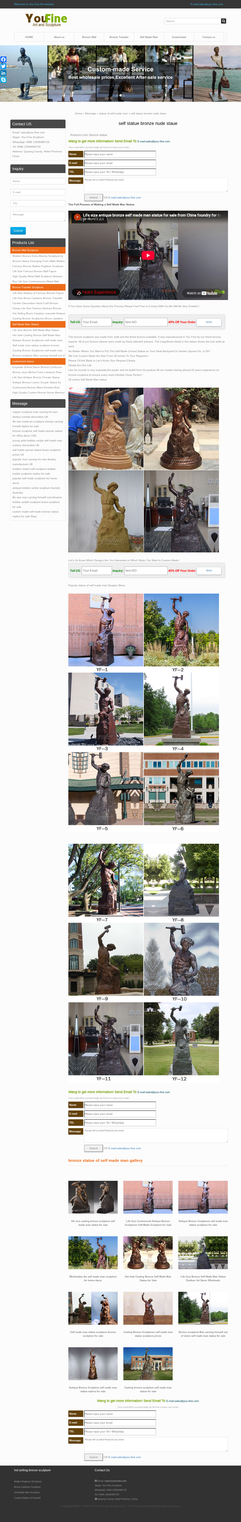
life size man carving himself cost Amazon (37, 497)
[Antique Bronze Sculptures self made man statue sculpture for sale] (203, 1196)
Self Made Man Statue (25, 324)
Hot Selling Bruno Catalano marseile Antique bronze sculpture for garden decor (38, 314)
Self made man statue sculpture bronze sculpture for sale (35, 346)
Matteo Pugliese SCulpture (28, 1481)
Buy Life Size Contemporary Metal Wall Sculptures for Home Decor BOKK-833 (35, 282)
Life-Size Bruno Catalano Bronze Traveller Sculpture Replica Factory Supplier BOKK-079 (37, 299)
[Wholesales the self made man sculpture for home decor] (93, 1252)
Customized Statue (179, 39)
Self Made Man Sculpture (27, 1492)
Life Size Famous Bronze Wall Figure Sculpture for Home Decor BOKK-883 (34, 272)
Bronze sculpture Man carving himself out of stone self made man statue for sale (38, 356)
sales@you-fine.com (33, 132)
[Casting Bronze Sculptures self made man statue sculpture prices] (148, 1307)
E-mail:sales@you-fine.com (207, 4)
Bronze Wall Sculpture (89, 39)
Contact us (208, 37)
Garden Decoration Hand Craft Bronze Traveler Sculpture (35, 304)
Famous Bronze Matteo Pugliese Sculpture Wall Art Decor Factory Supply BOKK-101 (37, 267)
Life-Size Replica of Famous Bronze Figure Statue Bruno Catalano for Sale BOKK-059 (38, 294)
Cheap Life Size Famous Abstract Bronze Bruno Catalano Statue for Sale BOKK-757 (37, 309)
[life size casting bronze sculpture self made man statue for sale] (93, 1196)
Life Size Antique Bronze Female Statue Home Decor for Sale (36, 378)
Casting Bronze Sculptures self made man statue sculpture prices (37, 351)
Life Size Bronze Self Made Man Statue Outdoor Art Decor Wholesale (35, 331)
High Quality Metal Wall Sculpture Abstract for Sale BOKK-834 (37, 277)
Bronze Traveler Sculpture (27, 287)
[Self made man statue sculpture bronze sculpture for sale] (93, 1307)
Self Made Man (149, 37)
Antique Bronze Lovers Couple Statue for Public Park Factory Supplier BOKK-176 (36, 383)
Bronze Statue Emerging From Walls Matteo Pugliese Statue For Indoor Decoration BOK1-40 (38, 262)
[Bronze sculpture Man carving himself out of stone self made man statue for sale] (203, 1307)
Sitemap (176, 1506)
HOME (29, 37)
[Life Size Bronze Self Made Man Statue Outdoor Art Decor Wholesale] (203, 1252)
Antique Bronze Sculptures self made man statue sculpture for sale (37, 341)
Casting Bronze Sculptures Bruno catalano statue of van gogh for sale (37, 319)
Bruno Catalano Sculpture (27, 1487)
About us (59, 37)
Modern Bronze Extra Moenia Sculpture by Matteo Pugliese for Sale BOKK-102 (37, 256)
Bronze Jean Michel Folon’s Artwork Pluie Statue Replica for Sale (37, 373)
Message (90, 113)
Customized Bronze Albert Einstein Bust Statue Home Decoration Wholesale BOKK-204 (38, 388)
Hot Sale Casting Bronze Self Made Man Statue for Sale (36, 336)
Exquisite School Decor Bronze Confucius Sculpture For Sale (37, 368)
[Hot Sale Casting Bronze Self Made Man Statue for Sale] (148, 1252)
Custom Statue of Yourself (27, 1498)
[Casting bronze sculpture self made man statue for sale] (148, 1363)
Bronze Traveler (119, 37)
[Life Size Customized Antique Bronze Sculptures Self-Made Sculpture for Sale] (148, 1196)
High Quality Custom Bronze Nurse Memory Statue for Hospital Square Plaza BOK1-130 (38, 393)
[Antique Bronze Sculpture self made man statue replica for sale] (93, 1363)
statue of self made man (113, 113)
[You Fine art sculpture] (46, 20)
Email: (112, 1481)
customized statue (23, 361)
